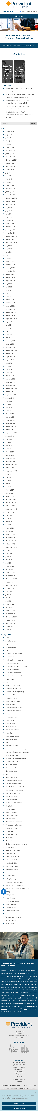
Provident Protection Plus (14, 882)
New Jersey (9, 838)
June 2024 (9, 214)
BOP (7, 650)
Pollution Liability (12, 860)
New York (9, 841)
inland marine (10, 809)
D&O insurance (11, 727)
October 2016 (10, 506)
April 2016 (9, 525)
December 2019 (11, 385)
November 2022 (11, 274)
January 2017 (10, 496)
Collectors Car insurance (14, 685)
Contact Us (19, 1076)
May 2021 (9, 331)
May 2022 (9, 293)
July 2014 (9, 592)
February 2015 (10, 569)
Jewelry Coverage (12, 812)
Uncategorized (11, 904)
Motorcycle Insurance (13, 834)
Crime (8, 714)
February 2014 (10, 607)
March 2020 (10, 376)
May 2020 (9, 369)
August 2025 (10, 170)
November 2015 (11, 541)
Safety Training (11, 879)
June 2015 (9, 557)
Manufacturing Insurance (14, 825)
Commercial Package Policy (15, 692)
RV (6, 873)
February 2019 (10, 417)
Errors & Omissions (12, 755)
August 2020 (10, 360)
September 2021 (11, 319)
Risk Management (19, 1069)
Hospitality (9, 806)
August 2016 (10, 512)
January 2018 (10, 458)
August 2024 (10, 208)
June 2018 (9, 442)
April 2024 (9, 220)
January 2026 (10, 154)
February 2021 (10, 341)
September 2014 (11, 585)
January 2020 (10, 382)
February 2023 (10, 265)
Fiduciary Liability (11, 765)
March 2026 (10, 147)
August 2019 (10, 398)
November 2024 (11, 198)
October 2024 (10, 201)
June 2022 (9, 290)
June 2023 (9, 252)
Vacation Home (11, 907)
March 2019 (10, 414)
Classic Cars (10, 679)
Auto (7, 638)
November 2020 (11, 350)
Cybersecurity (10, 723)
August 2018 (10, 436)
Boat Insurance (11, 647)
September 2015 (11, 547)
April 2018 (9, 449)
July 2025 (9, 173)
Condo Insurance (11, 698)
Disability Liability (12, 739)
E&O (7, 742)
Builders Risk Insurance (14, 654)
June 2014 (9, 595)
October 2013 (10, 620)
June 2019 (9, 404)
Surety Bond (10, 895)
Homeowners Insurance (14, 803)
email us (4, 1009)
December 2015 (11, 538)
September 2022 (11, 281)
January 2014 (10, 611)
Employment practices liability (16, 749)
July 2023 (9, 249)
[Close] (36, 1092)
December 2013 (11, 614)
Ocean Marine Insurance (14, 850)
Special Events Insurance (14, 885)
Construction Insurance (14, 708)
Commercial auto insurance (15, 689)
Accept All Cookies (19, 1108)
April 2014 (9, 601)
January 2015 (10, 572)
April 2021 (9, 335)
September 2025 (11, 166)
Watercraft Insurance (13, 911)
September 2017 (11, 471)
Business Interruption (13, 673)
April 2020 (9, 373)
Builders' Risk (10, 657)
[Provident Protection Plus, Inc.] (19, 5)
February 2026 (10, 150)
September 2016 (11, 509)
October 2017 (10, 468)
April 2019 (9, 411)
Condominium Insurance (14, 701)
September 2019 (11, 395)
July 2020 (9, 363)
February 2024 (10, 227)
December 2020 (11, 347)
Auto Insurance (11, 641)
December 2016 (11, 500)
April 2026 (9, 144)
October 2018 (10, 430)
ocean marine (10, 847)
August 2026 (10, 131)
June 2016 (9, 519)
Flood (7, 774)
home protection (11, 800)
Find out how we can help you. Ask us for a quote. (17, 46)
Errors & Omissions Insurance (16, 758)
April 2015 (9, 563)
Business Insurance (12, 669)
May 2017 (9, 484)
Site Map (19, 1081)
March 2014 (10, 604)
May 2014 (9, 598)
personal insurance (12, 857)
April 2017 (9, 487)
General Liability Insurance (15, 781)
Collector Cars (10, 682)
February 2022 (10, 303)
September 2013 (11, 623)
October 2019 (10, 392)
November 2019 (11, 388)
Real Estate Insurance (13, 866)
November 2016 (11, 503)
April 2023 (9, 258)
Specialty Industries (19, 1064)
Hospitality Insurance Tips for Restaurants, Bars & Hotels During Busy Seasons (19, 114)
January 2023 (10, 268)
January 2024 (10, 230)
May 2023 (9, 255)
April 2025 (9, 182)
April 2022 (9, 296)
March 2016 (10, 528)
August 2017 (10, 474)
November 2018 (11, 427)
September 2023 (11, 243)
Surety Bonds (10, 898)
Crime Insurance (11, 717)
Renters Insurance (12, 869)
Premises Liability (12, 863)
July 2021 (9, 325)
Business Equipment (13, 663)
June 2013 (9, 630)
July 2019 (9, 401)
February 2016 (10, 531)
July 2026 (9, 135)
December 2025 (11, 157)
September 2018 (11, 433)
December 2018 (11, 423)
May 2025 (9, 179)
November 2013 (11, 617)
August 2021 (10, 322)
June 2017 (9, 480)
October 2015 (10, 544)
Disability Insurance (12, 736)
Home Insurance (11, 796)
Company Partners (19, 1072)
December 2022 (11, 271)
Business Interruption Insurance (17, 676)
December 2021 (11, 309)
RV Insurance (10, 876)
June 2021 (9, 328)
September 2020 (11, 357)
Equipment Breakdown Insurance (17, 752)
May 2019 (9, 407)
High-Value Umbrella (13, 793)
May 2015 (9, 560)
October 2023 (10, 239)
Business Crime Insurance (15, 660)
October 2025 (10, 163)
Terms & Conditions (19, 1079)
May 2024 (9, 217)
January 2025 (10, 192)
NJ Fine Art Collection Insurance (16, 844)
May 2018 (9, 446)
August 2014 (10, 588)
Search (33, 123)
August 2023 (10, 246)
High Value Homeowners (14, 790)
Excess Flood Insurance (13, 762)
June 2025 (9, 176)
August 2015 (10, 550)
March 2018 (10, 452)
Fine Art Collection (12, 771)
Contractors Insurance (13, 711)
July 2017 (9, 477)
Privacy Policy (19, 1078)
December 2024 (11, 195)
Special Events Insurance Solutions (18, 888)
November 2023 (11, 236)
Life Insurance (10, 819)
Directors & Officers (12, 730)
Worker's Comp (11, 920)
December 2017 (11, 461)
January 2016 (10, 534)
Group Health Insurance (14, 784)
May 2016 (9, 522)
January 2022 (10, 306)
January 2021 (10, 344)
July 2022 (9, 287)
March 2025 (10, 185)
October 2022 (10, 277)
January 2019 (10, 420)
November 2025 (11, 160)
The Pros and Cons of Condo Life (19, 70)
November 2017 (11, 465)
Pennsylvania (10, 854)
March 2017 (10, 490)
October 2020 (10, 354)
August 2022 (10, 284)
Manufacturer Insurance (14, 822)
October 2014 (10, 582)
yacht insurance (11, 923)
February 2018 (10, 455)
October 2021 (10, 315)
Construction (10, 704)
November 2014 (11, 579)
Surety (8, 892)
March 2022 (10, 300)
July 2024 (9, 211)
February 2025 (10, 189)
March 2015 (10, 566)
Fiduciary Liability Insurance (15, 768)
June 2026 (9, 138)
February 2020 (10, 379)
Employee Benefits (12, 746)
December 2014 (11, 576)
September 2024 (11, 204)
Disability (9, 733)
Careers (19, 1074)
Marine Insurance (12, 828)
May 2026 (9, 141)
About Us (19, 1071)
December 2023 (11, 233)
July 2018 (9, 439)
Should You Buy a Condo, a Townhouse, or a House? (7, 70)
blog (7, 644)
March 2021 (10, 338)
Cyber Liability (10, 720)
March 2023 (10, 262)
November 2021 (11, 312)
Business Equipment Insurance (16, 666)
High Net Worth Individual (15, 787)
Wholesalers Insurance (13, 917)
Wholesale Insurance (13, 914)
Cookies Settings (19, 1103)
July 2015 (9, 553)
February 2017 (10, 493)
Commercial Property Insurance (16, 695)
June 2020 (9, 366)
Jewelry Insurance (12, 815)
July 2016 (9, 515)
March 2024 (10, 223)
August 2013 (10, 626)
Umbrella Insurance (12, 901)
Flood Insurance (11, 777)
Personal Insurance (19, 1066)
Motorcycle (9, 831)
